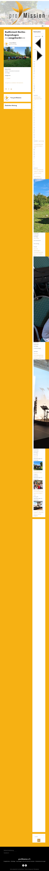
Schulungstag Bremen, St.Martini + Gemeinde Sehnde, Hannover (39, 171)
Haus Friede (36, 238)
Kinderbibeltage (37, 348)
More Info (36, 248)
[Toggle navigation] (42, 25)
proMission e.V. (24, 859)
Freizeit (8, 78)
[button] (44, 25)
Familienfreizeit (37, 240)
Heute (35, 49)
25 (34, 139)
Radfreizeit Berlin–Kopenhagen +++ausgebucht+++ (15, 35)
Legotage (36, 351)
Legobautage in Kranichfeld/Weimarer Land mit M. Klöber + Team (39, 144)
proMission (13, 42)
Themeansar (36, 869)
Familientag (36, 243)
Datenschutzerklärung (9, 850)
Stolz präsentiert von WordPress (17, 869)
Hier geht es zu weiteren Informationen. (14, 82)
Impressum (6, 852)
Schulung (36, 454)
